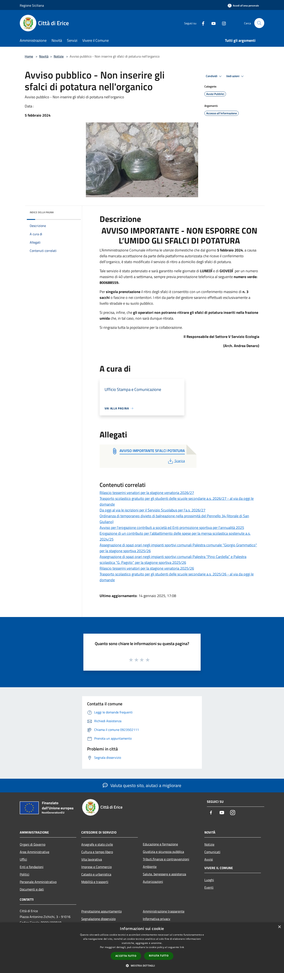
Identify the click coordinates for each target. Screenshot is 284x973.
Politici (24, 874)
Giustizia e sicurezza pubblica (163, 851)
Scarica (179, 460)
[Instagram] (222, 23)
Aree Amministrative (34, 851)
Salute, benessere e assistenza (164, 874)
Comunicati (212, 851)
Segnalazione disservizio (98, 918)
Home (29, 56)
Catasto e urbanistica (96, 874)
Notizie (59, 56)
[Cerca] (259, 23)
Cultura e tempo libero (97, 851)
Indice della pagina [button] (42, 212)
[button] (142, 965)
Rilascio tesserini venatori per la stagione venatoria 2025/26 (147, 568)
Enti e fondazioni (31, 866)
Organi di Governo (32, 844)
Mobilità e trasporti (94, 881)
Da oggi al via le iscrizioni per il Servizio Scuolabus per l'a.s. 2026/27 (152, 510)
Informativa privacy (156, 918)
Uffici (23, 859)
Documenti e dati (32, 889)
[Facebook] (201, 23)
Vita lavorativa (91, 859)
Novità (43, 56)
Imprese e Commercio (96, 866)
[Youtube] (212, 23)
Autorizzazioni (153, 881)
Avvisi (208, 859)
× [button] (279, 927)
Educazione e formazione (160, 844)
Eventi (209, 887)
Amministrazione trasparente (163, 911)
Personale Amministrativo (38, 881)
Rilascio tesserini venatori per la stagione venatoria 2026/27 (147, 492)
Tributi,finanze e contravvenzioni (166, 859)
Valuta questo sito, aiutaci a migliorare (145, 785)
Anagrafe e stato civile (97, 844)
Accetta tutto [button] (125, 956)
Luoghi (209, 879)
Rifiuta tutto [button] (159, 955)
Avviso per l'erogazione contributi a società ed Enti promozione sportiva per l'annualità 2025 (172, 527)
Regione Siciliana (32, 5)
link (182, 947)
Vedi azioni (233, 76)
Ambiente (150, 866)
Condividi (212, 76)
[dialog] (142, 948)
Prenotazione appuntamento (101, 911)
